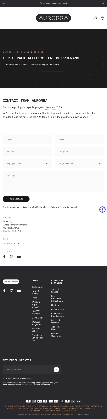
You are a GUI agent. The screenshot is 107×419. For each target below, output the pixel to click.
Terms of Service (66, 207)
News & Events (35, 292)
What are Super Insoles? (36, 304)
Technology (37, 287)
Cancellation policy (68, 414)
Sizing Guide (37, 318)
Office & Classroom (56, 334)
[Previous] (4, 3)
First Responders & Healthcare (57, 298)
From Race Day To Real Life (37, 337)
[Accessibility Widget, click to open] (102, 209)
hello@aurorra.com (11, 243)
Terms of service (34, 414)
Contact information (82, 414)
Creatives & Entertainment (57, 314)
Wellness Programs (36, 323)
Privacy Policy (50, 207)
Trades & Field (55, 328)
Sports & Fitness (55, 290)
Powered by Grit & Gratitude (65, 410)
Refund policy (45, 414)
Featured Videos (36, 329)
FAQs (34, 298)
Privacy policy (22, 414)
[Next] (103, 3)
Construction (57, 309)
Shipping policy (56, 414)
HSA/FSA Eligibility (36, 312)
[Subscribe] (56, 369)
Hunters (55, 305)
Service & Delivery (55, 321)
